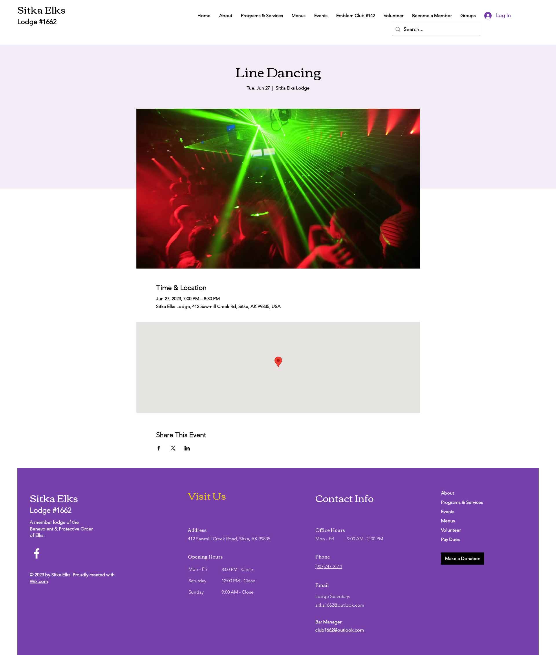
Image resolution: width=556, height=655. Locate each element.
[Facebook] (36, 553)
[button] (462, 558)
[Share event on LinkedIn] (187, 448)
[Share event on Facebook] (159, 448)
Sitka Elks (41, 9)
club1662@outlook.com (339, 630)
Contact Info (344, 497)
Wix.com (39, 581)
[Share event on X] (173, 448)
